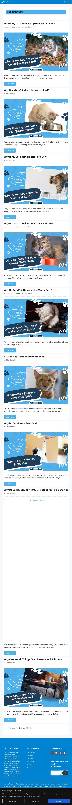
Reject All (36, 801)
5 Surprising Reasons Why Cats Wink (24, 356)
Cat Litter (30, 756)
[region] (36, 796)
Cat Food (30, 759)
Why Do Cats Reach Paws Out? (20, 423)
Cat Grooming (31, 765)
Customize (13, 801)
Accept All (59, 801)
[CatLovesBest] (5, 2)
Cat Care (30, 768)
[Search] (65, 773)
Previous (10, 728)
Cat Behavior (31, 752)
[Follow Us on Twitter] (56, 753)
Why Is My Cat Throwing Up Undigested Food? (29, 23)
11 (27, 728)
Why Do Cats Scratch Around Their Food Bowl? (30, 223)
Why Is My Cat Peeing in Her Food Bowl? (26, 156)
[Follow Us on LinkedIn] (64, 753)
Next (32, 728)
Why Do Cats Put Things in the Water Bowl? (28, 289)
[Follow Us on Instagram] (60, 753)
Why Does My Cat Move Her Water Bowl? (26, 90)
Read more (10, 84)
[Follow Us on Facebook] (52, 753)
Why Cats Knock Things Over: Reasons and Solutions (33, 659)
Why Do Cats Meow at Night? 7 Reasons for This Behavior (36, 489)
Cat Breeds (30, 762)
